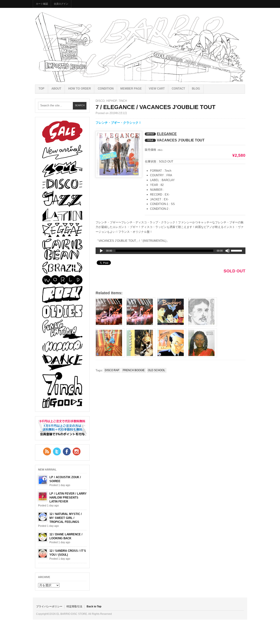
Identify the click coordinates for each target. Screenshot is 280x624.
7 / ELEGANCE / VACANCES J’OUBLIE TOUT (155, 107)
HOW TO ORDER (79, 88)
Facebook (67, 451)
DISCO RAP (112, 370)
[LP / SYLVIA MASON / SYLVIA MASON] (202, 342)
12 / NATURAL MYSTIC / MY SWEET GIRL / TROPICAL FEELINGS (65, 518)
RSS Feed (47, 451)
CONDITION (106, 88)
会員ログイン (61, 3)
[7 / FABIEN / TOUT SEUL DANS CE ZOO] (202, 311)
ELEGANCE (167, 134)
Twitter (57, 451)
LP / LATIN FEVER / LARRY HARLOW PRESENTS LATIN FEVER (68, 497)
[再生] (101, 251)
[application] (170, 250)
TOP (41, 88)
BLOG (196, 88)
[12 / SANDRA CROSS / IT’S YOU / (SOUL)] (42, 553)
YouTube (76, 451)
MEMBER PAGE (131, 88)
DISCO (100, 100)
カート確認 (42, 3)
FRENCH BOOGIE (134, 370)
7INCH (123, 100)
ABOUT (56, 88)
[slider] (237, 251)
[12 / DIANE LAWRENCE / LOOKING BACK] (42, 537)
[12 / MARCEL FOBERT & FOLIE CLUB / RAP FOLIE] (140, 311)
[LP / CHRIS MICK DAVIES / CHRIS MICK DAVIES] (110, 342)
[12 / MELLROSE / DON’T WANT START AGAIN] (171, 342)
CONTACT (178, 88)
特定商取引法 (74, 606)
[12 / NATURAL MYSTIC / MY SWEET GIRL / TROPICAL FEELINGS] (42, 516)
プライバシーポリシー (49, 606)
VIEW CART (157, 88)
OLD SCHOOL (156, 370)
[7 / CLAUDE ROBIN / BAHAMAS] (140, 342)
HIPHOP (111, 100)
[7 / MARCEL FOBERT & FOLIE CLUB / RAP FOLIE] (110, 311)
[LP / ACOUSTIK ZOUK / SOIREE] (42, 480)
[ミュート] (227, 251)
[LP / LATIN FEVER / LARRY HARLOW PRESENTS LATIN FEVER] (42, 496)
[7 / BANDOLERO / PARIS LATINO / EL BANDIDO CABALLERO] (171, 311)
